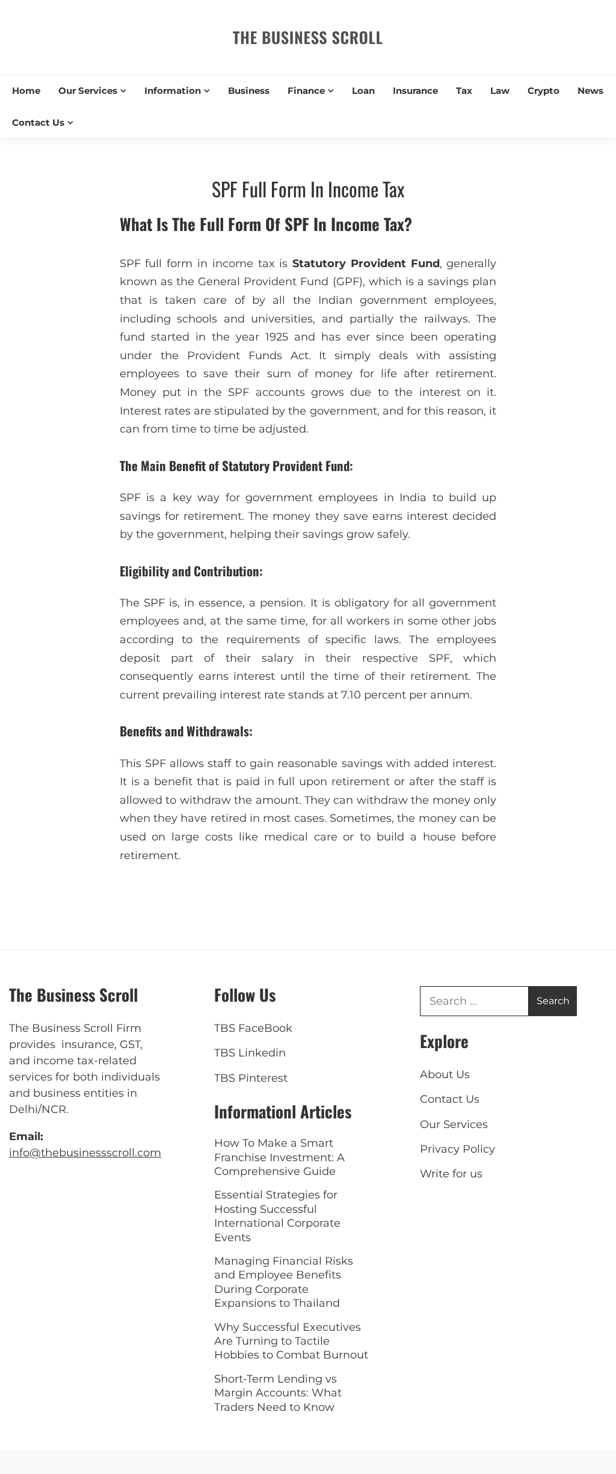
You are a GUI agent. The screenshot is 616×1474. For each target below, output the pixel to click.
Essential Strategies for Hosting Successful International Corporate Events (277, 1216)
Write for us (451, 1173)
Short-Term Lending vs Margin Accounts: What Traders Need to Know (278, 1393)
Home (26, 90)
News (590, 90)
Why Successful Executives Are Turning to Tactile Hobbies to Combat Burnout (291, 1341)
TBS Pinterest (251, 1078)
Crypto (543, 90)
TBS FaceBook (253, 1028)
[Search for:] (474, 1001)
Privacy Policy (457, 1149)
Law (500, 90)
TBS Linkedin (250, 1052)
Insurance (415, 90)
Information (172, 90)
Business (249, 90)
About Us (445, 1074)
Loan (363, 90)
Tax (464, 90)
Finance (306, 90)
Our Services (87, 90)
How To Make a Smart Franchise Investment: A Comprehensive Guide (279, 1157)
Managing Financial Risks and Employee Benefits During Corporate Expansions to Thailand (283, 1282)
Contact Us (38, 122)
